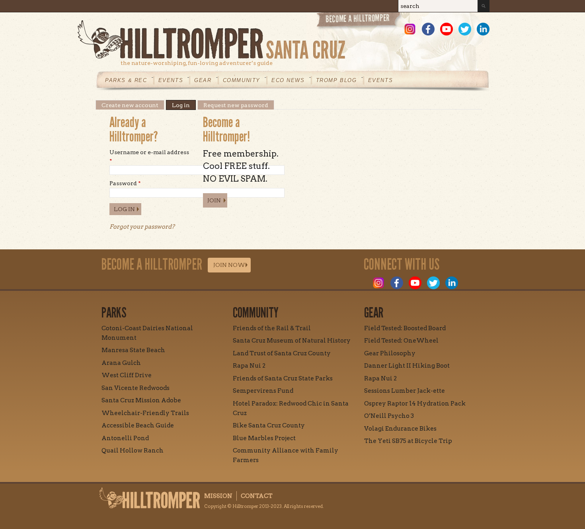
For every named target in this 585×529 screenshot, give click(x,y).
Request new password (235, 105)
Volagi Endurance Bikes (400, 428)
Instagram (410, 29)
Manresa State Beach (133, 350)
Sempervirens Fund (263, 390)
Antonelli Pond (125, 438)
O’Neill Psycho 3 (389, 415)
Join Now (229, 265)
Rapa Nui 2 (249, 365)
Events (170, 80)
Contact (257, 496)
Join (214, 200)
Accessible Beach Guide (137, 425)
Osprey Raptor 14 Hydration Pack (415, 403)
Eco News (288, 80)
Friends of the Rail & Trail (272, 328)
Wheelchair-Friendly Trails (145, 413)
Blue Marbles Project (264, 438)
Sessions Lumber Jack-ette (404, 390)
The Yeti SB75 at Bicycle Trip (408, 441)
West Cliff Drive (126, 375)
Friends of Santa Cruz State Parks (283, 378)
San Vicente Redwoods (135, 388)
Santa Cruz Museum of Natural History (292, 340)
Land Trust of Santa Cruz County (282, 353)
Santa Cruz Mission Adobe (141, 400)
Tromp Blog (336, 80)
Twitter (464, 29)
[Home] (283, 39)
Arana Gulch (121, 362)
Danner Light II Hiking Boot (407, 365)
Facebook (428, 29)
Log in (184, 105)
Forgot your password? (142, 226)
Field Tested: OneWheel (401, 340)
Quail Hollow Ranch (132, 450)
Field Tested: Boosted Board (405, 328)
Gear (202, 80)
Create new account (129, 105)
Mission (218, 496)
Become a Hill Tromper (359, 21)
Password (125, 183)
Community (241, 80)
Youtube (446, 29)
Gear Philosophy (389, 353)
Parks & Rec (126, 80)
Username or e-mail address (149, 156)
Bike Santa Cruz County (269, 425)
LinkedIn (483, 29)
